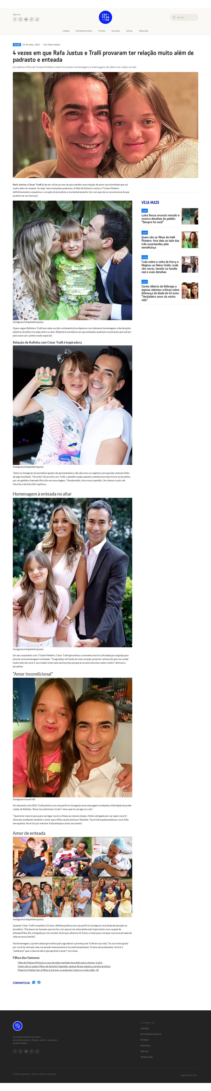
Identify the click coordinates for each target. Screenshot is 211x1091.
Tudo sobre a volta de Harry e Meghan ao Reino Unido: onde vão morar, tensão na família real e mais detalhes (160, 267)
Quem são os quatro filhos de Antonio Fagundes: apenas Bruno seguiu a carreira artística (64, 966)
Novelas (116, 30)
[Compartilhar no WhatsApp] (34, 982)
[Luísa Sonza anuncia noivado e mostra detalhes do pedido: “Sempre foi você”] (190, 216)
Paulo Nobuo (54, 44)
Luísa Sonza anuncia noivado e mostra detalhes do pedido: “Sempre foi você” (160, 219)
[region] (40, 1067)
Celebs (66, 30)
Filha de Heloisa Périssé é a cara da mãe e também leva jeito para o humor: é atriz (60, 962)
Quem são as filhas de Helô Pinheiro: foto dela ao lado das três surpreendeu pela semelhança (160, 242)
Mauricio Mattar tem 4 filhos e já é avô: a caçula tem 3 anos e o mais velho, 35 (58, 969)
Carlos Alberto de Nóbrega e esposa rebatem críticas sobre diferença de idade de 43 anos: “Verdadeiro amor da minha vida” (160, 293)
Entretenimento (84, 30)
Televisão (143, 30)
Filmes (101, 30)
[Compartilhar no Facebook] (39, 982)
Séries (129, 30)
